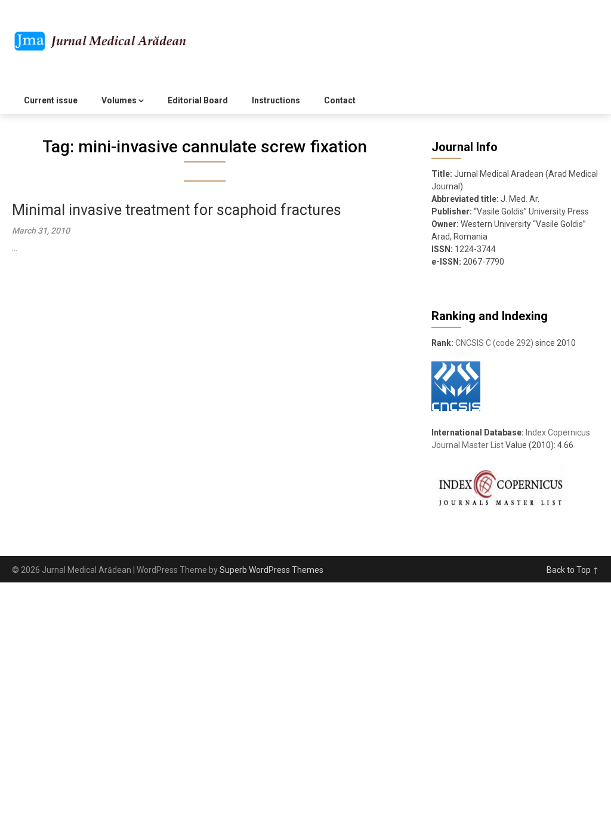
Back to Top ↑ (573, 570)
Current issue (51, 100)
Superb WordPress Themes (271, 570)
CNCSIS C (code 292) (494, 343)
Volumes (119, 100)
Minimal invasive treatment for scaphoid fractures (176, 210)
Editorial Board (198, 100)
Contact (340, 100)
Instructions (276, 100)
